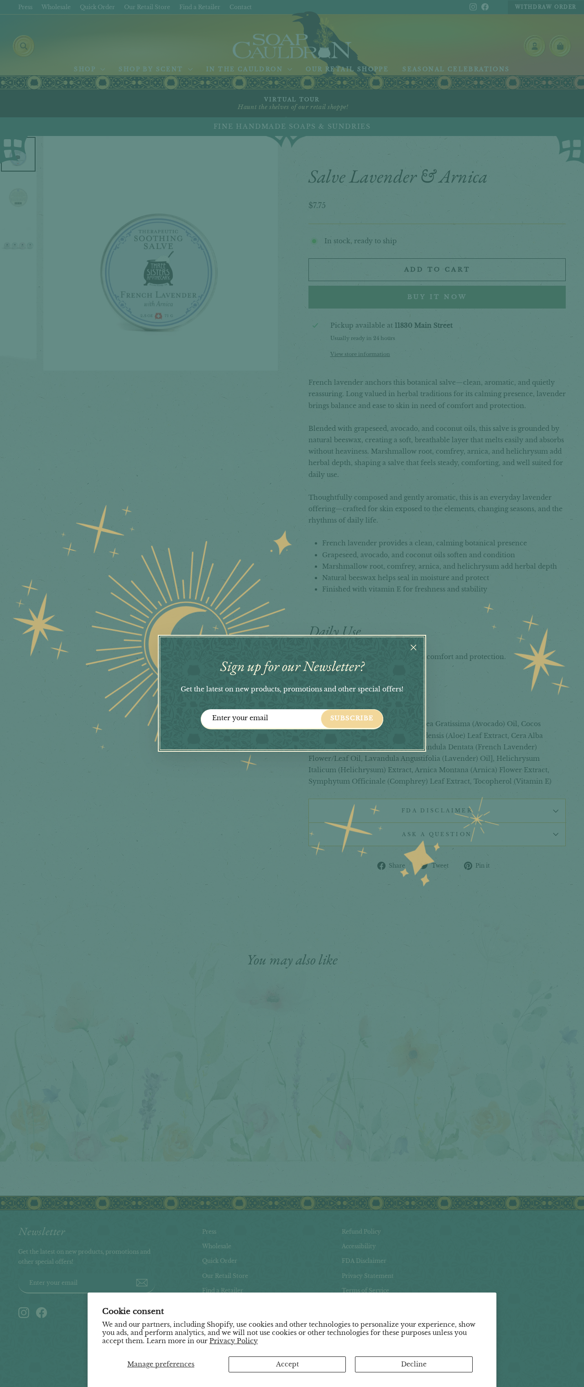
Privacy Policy (233, 1341)
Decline (414, 1364)
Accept (287, 1364)
